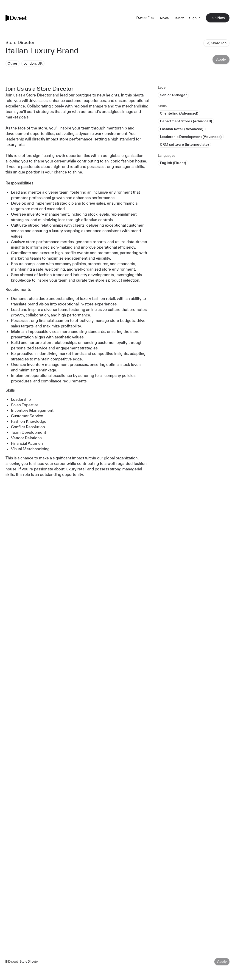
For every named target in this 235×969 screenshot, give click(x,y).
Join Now (217, 18)
